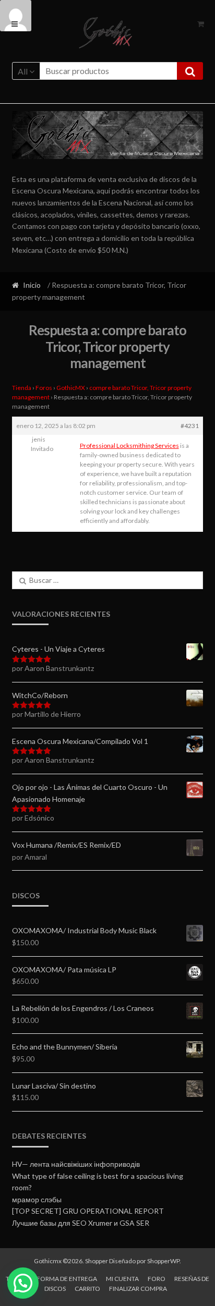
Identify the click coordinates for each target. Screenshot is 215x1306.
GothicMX (70, 388)
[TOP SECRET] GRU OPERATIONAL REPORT (88, 1210)
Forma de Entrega (67, 1279)
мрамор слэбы (37, 1199)
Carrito (87, 1288)
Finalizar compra (138, 1288)
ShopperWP (163, 1261)
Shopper (96, 1261)
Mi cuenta (122, 1279)
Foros (43, 388)
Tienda (21, 388)
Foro (156, 1279)
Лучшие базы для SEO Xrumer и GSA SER (80, 1222)
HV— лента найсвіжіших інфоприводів (76, 1163)
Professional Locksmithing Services (129, 445)
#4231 (190, 426)
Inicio (32, 284)
